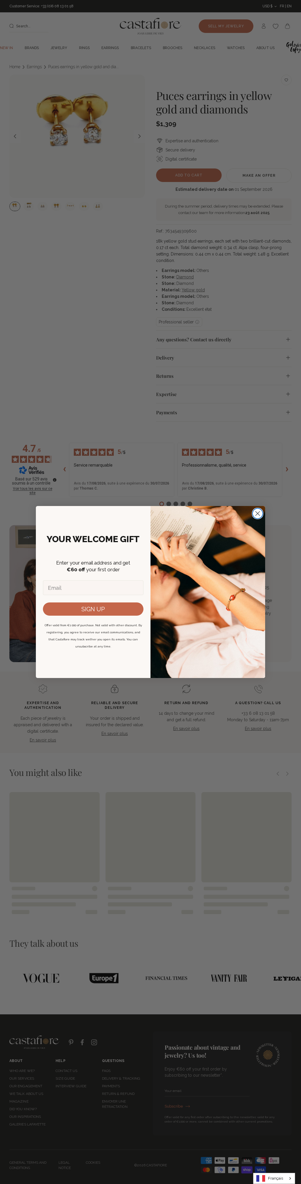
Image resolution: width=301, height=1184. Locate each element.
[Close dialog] (257, 513)
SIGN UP (93, 609)
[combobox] (274, 1178)
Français (275, 1178)
